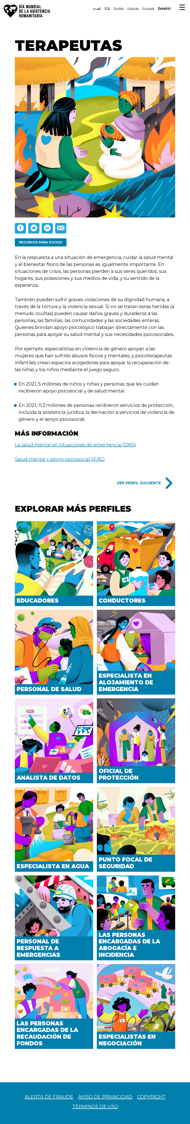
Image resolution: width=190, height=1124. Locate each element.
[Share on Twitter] (33, 228)
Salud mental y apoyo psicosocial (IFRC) (60, 459)
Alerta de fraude (49, 1097)
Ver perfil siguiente (139, 483)
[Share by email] (60, 228)
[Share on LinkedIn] (47, 228)
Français (133, 8)
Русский (148, 8)
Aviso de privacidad (105, 1097)
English (119, 8)
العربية (97, 8)
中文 (107, 8)
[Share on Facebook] (20, 228)
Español (164, 8)
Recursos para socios (40, 242)
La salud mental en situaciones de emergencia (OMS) (75, 444)
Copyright (151, 1097)
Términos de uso (95, 1106)
